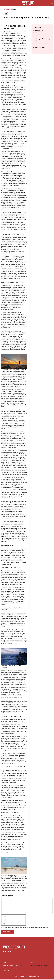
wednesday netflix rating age (42, 39)
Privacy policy (7, 968)
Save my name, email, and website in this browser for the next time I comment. (25, 927)
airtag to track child (39, 47)
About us (5, 965)
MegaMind (13, 9)
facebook (19, 204)
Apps (6, 13)
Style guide (6, 970)
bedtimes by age (38, 31)
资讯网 (28, 2)
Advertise (19, 965)
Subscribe (12, 965)
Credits (15, 968)
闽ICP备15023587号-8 (33, 976)
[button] (1, 3)
